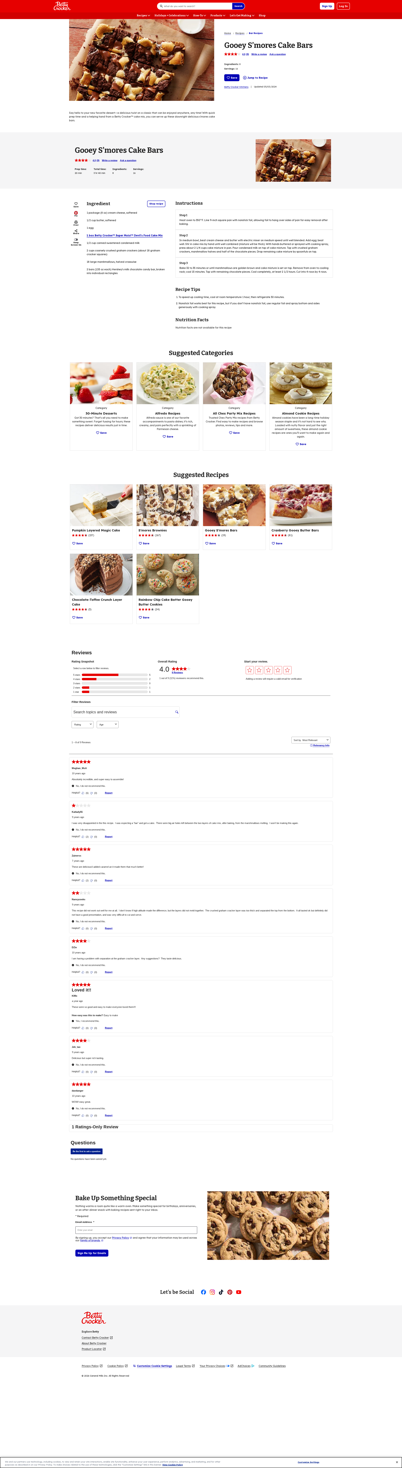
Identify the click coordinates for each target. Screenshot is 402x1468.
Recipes (239, 33)
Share (76, 233)
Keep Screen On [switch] (76, 243)
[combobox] (197, 6)
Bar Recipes (256, 33)
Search (238, 6)
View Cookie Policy (172, 1464)
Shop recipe (156, 203)
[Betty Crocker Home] (62, 6)
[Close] (397, 1462)
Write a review (259, 54)
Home (227, 33)
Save (234, 77)
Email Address (84, 1222)
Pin (76, 216)
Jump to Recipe (257, 77)
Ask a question (277, 54)
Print (76, 225)
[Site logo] (95, 1319)
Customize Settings (308, 1462)
